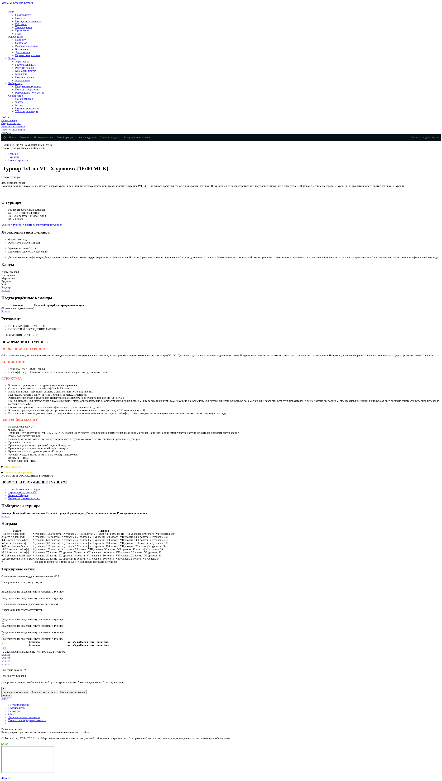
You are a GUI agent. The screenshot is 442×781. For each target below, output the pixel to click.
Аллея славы (22, 80)
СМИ (11, 714)
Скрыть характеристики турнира (42, 224)
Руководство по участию (29, 92)
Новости (20, 18)
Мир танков (16, 2)
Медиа (19, 105)
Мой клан (21, 73)
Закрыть (6, 778)
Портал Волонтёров (27, 108)
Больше (5, 290)
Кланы (12, 58)
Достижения (22, 52)
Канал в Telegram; (18, 495)
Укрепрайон (22, 61)
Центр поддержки (19, 704)
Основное (21, 42)
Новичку (20, 39)
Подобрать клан (24, 77)
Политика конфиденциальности (27, 720)
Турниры (13, 157)
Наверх (6, 695)
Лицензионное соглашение (24, 717)
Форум (19, 101)
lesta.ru (5, 698)
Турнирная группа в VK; (23, 492)
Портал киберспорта (27, 89)
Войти (414, 137)
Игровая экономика (26, 46)
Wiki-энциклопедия (26, 111)
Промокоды (22, 30)
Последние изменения (28, 21)
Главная (13, 153)
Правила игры (16, 707)
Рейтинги (21, 24)
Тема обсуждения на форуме (25, 489)
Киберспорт (15, 83)
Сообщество (15, 95)
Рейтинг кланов (24, 67)
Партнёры (14, 711)
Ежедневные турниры (28, 86)
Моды (18, 33)
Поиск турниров (18, 160)
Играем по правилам (27, 55)
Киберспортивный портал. (24, 498)
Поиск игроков (24, 98)
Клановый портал (25, 70)
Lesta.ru (28, 2)
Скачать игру (23, 14)
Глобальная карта (25, 64)
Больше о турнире (12, 224)
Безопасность (23, 49)
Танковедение (23, 27)
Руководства (15, 36)
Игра (11, 11)
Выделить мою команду (15, 692)
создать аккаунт (430, 137)
